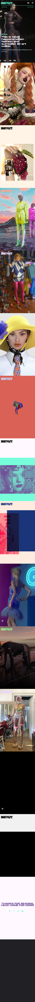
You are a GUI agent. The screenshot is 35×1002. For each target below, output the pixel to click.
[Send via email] (22, 911)
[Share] (9, 911)
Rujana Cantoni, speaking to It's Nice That (20, 542)
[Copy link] (18, 911)
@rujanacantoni (11, 828)
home (14, 905)
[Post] (14, 911)
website (17, 827)
